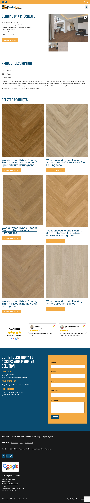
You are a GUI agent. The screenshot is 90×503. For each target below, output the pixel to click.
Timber (13, 437)
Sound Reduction (37, 449)
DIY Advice (13, 449)
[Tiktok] (11, 456)
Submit (55, 417)
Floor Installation (24, 449)
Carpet (44, 437)
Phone (53, 372)
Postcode (54, 390)
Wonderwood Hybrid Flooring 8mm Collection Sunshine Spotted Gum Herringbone (20, 162)
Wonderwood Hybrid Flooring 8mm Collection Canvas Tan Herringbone (20, 230)
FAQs (21, 443)
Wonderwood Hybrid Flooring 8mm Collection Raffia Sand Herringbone (20, 304)
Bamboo (28, 437)
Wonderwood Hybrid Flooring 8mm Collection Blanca (64, 302)
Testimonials (29, 443)
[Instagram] (6, 2)
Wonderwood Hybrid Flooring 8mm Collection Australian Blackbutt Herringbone (64, 233)
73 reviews (17, 335)
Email (53, 381)
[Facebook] (3, 2)
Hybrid (50, 437)
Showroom (14, 443)
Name (54, 362)
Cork (34, 437)
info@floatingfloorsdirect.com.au (13, 488)
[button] (85, 17)
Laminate (20, 437)
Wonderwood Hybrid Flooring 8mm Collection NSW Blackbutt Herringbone (65, 162)
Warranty (48, 449)
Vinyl (38, 437)
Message (54, 400)
